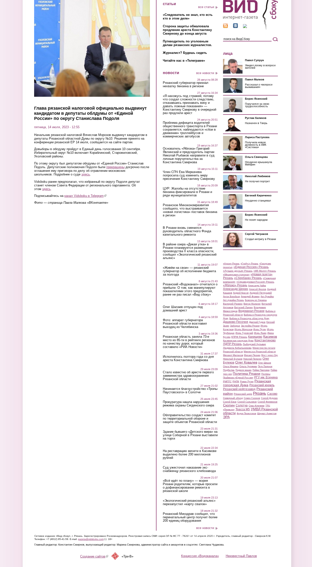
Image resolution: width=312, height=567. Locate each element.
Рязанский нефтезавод (239, 389)
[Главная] (250, 29)
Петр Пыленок (265, 366)
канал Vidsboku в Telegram (85, 196)
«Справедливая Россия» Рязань (255, 281)
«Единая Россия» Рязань (251, 267)
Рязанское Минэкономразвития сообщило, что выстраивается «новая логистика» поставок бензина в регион (190, 210)
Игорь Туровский (244, 333)
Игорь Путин (259, 329)
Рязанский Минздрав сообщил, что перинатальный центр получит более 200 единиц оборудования (190, 517)
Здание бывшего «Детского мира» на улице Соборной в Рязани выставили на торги (190, 435)
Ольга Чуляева (248, 366)
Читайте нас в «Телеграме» (184, 60)
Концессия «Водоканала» (200, 556)
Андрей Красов (241, 293)
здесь (85, 174)
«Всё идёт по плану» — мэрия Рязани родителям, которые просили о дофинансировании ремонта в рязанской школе (190, 486)
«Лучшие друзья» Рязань (238, 270)
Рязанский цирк (243, 394)
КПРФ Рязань (239, 337)
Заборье (235, 325)
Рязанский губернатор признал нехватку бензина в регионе (185, 84)
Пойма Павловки (261, 370)
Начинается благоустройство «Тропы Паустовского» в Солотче (190, 390)
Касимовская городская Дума (238, 340)
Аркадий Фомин (250, 296)
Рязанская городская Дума (247, 383)
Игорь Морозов (243, 329)
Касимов (270, 336)
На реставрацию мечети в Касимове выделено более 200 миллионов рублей (189, 454)
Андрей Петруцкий (261, 292)
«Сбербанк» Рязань (248, 278)
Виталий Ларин (243, 307)
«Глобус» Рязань (249, 263)
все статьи (206, 7)
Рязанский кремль (261, 385)
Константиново (265, 340)
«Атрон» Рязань (231, 263)
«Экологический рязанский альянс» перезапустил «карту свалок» (189, 502)
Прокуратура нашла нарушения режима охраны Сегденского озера (188, 403)
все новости (205, 73)
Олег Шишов (264, 363)
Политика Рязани (246, 373)
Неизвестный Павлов (241, 556)
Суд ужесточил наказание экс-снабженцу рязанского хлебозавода (189, 469)
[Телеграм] (245, 27)
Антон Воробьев (231, 296)
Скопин (229, 405)
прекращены (115, 167)
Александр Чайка (257, 285)
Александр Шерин (235, 289)
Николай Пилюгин (252, 359)
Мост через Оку (269, 355)
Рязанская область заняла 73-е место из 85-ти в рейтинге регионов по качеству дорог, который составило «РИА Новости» (189, 342)
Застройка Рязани (250, 326)
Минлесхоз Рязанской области (260, 351)
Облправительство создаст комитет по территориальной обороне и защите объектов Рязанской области (190, 418)
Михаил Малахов (233, 355)
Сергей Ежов (229, 402)
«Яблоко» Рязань (235, 285)
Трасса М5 (242, 409)
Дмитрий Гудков (257, 322)
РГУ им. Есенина (266, 377)
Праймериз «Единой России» (238, 377)
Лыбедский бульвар (254, 344)
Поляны (265, 374)
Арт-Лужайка (267, 296)
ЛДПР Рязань (232, 344)
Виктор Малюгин (252, 304)
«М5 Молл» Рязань (265, 270)
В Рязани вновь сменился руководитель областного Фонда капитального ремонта (187, 231)
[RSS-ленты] (225, 27)
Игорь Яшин (260, 333)
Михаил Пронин (252, 355)
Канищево (255, 336)
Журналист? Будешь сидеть (185, 53)
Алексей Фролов (257, 289)
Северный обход (233, 398)
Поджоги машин (243, 370)
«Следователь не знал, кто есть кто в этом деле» (188, 16)
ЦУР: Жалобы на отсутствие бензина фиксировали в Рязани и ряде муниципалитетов (187, 192)
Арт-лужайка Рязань (233, 300)
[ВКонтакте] (235, 27)
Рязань (259, 393)
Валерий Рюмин (233, 303)
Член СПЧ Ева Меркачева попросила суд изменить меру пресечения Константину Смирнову (189, 175)
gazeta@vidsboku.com (92, 539)
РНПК (236, 381)
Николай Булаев (232, 358)
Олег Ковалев (246, 362)
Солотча (242, 405)
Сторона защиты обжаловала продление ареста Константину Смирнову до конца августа (187, 29)
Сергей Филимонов (267, 402)
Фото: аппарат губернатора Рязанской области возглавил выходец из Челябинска (185, 323)
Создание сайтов (94, 556)
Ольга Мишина (230, 366)
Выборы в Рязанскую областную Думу (249, 318)
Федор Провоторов (246, 413)
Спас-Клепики (256, 405)
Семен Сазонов (252, 398)
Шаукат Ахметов (266, 413)
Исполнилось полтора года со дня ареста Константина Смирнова (188, 358)
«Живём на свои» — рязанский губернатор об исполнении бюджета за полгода (189, 271)
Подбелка (228, 370)
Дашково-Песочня (235, 322)
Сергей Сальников (247, 402)
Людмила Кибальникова (237, 347)
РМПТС (227, 381)
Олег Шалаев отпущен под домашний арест (183, 308)
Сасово (272, 393)
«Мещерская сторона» (236, 274)
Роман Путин (247, 381)
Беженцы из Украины (256, 300)
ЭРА (226, 417)
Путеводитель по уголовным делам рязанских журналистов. (187, 43)
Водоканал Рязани (251, 311)
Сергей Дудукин (269, 398)
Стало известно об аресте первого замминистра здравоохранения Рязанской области (188, 376)
